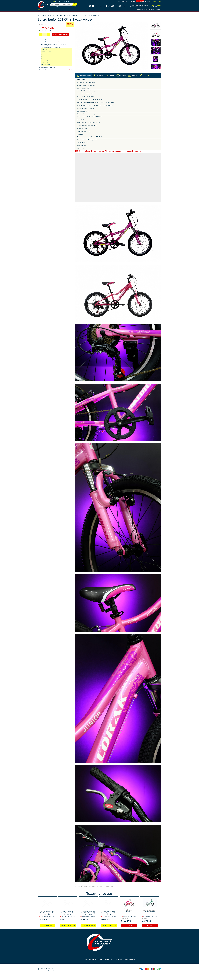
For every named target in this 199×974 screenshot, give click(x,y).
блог (152, 9)
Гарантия (140, 9)
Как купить (147, 9)
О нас (115, 959)
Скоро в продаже (47, 925)
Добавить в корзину (60, 34)
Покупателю (108, 959)
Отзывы (70, 69)
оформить (140, 1)
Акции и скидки (123, 959)
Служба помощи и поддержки (48, 970)
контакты (158, 9)
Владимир (66, 1)
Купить (129, 925)
